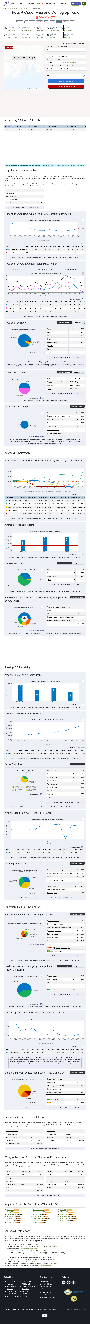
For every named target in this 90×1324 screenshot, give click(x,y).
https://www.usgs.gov (36, 1261)
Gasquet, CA (11, 1220)
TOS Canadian (26, 1284)
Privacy (67, 1309)
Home (22, 3)
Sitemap (75, 1309)
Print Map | (9, 47)
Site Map (24, 1296)
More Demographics (71, 62)
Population (39, 22)
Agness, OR (10, 1216)
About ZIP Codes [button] (51, 3)
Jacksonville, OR (38, 1218)
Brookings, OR (37, 1216)
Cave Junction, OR (39, 1212)
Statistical (66, 22)
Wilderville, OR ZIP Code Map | (23, 58)
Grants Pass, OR (38, 1210)
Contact (64, 3)
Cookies (83, 1309)
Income (46, 22)
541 (61, 53)
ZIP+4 (69, 37)
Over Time (29, 30)
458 (59, 53)
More (9, 30)
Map (26, 22)
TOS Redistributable (28, 1286)
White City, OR (64, 1220)
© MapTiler (28, 88)
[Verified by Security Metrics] (78, 1292)
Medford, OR (37, 1220)
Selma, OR (10, 1210)
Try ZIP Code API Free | (65, 86)
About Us (25, 1291)
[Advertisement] (45, 103)
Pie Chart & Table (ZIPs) (64, 322)
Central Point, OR (65, 1218)
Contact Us (25, 1289)
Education (59, 22)
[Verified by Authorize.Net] (68, 1292)
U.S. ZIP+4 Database (13, 1296)
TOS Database (26, 1281)
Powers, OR (10, 1222)
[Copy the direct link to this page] (83, 75)
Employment (69, 30)
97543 (59, 46)
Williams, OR (64, 1212)
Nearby (72, 22)
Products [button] (29, 3)
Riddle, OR (36, 1222)
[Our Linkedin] (64, 1282)
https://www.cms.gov (55, 1263)
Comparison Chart (78, 322)
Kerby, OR (10, 1212)
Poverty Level (56, 30)
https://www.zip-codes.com (53, 1246)
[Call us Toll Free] (84, 4)
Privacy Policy (26, 1294)
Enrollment (41, 37)
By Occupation (28, 37)
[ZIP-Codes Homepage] (12, 1310)
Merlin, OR (63, 1210)
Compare (38, 30)
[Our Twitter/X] (68, 1282)
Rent (42, 30)
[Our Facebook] (73, 1282)
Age (14, 30)
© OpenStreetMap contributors (37, 88)
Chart (51, 30)
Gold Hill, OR (64, 1214)
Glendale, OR (11, 1218)
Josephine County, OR (63, 49)
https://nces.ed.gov (46, 1265)
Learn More (52, 37)
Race (12, 30)
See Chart (24, 30)
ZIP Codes (32, 22)
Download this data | (65, 81)
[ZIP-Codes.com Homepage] (10, 3)
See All (65, 37)
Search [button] (39, 3)
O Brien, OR (37, 1214)
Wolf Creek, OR (11, 1214)
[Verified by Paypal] (74, 1298)
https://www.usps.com (38, 1244)
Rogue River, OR (65, 1216)
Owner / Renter (14, 37)
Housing (52, 22)
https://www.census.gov (30, 1248)
